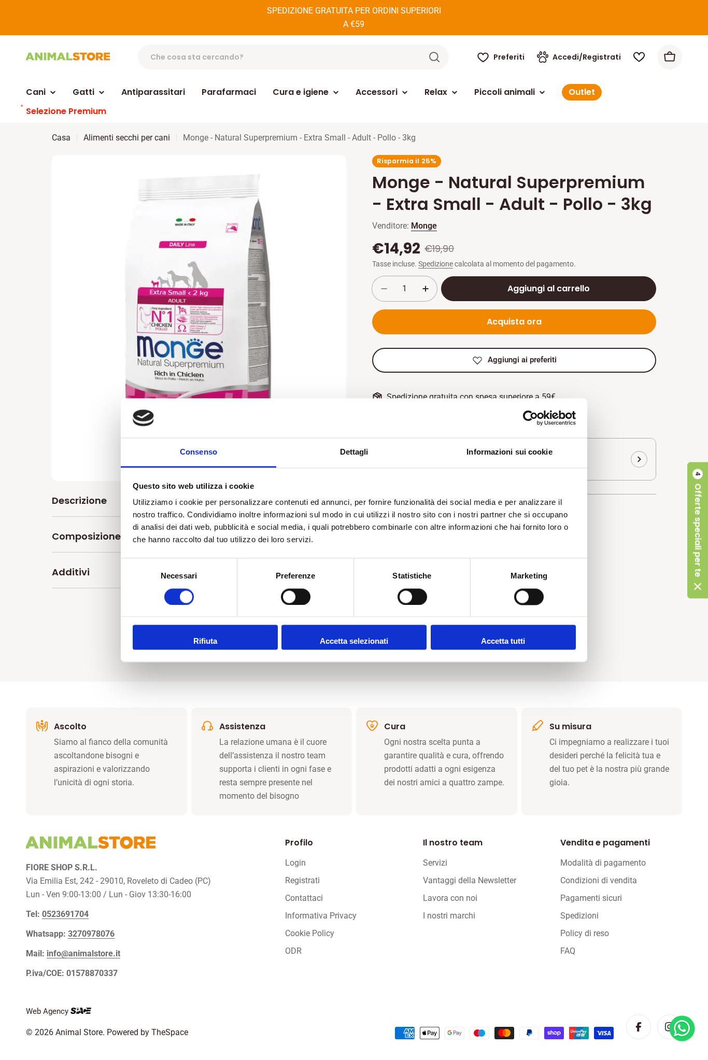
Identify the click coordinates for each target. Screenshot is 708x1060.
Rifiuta (205, 641)
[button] (697, 530)
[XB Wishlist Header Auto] (639, 57)
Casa (61, 138)
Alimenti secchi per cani (126, 138)
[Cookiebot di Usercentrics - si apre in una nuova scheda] (530, 418)
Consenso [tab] (198, 452)
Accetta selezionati (354, 641)
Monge (424, 226)
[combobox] (293, 57)
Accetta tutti (503, 641)
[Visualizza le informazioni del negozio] (639, 459)
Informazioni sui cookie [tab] (509, 452)
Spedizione (435, 264)
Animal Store (79, 1032)
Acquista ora (514, 322)
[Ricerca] (434, 57)
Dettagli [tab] (354, 452)
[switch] (295, 596)
